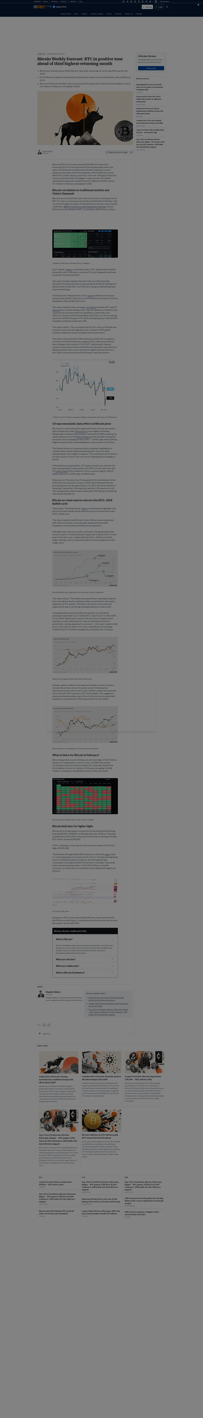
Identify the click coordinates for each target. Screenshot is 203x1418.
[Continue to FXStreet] (198, 5)
